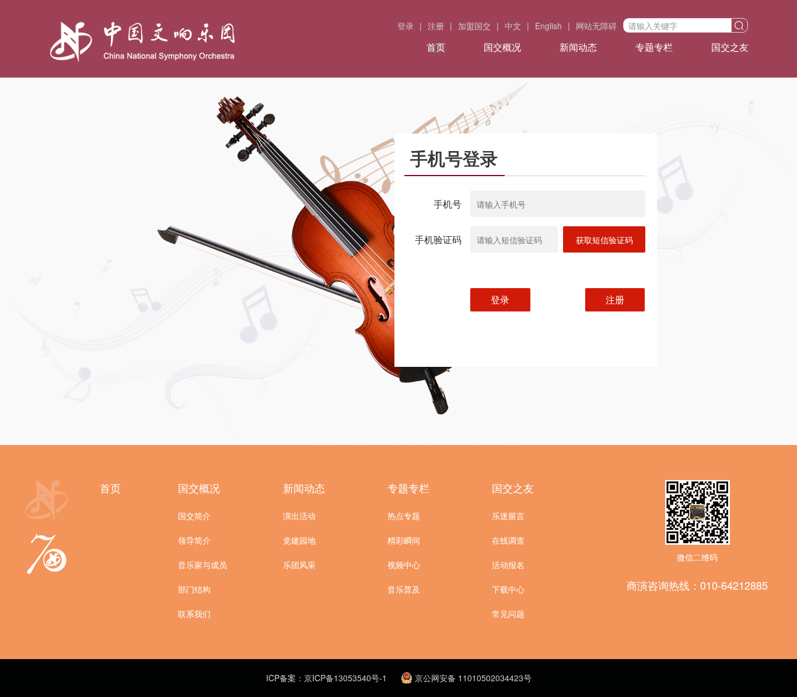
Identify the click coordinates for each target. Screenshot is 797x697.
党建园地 (299, 540)
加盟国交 (474, 25)
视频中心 (403, 564)
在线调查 (508, 540)
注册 (436, 25)
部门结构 (194, 589)
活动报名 (508, 564)
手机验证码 (438, 239)
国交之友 (730, 47)
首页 (436, 47)
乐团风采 (299, 564)
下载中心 (508, 589)
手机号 (448, 204)
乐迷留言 (508, 515)
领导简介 (194, 540)
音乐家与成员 (202, 564)
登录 (405, 25)
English (548, 25)
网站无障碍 (596, 25)
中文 (513, 25)
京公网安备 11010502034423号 (472, 678)
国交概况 (502, 47)
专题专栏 (654, 47)
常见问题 (508, 613)
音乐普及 (403, 589)
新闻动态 (578, 47)
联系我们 (194, 613)
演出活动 (299, 515)
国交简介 (194, 515)
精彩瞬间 (403, 540)
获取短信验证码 (604, 240)
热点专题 (403, 515)
